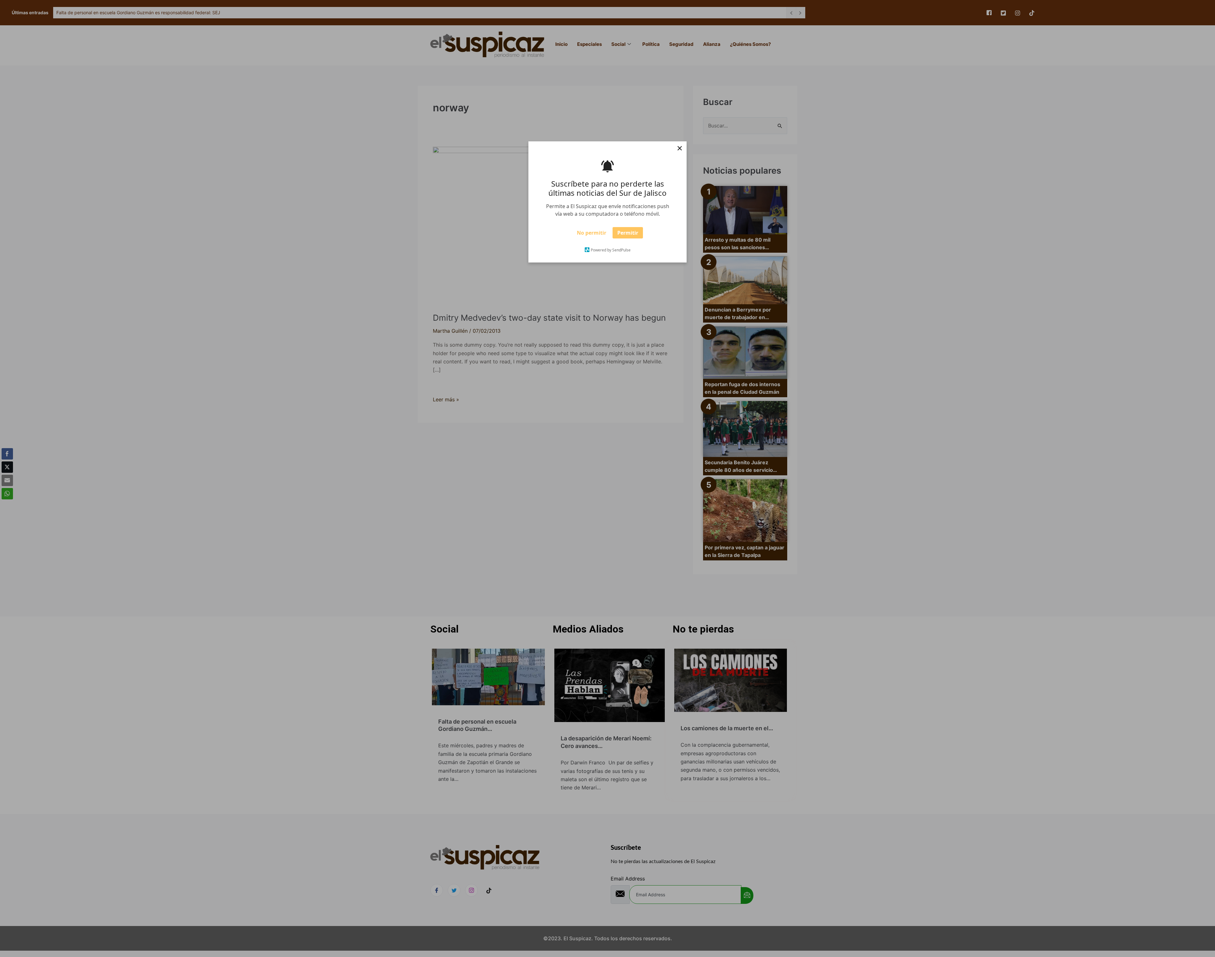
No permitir (591, 234)
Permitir (627, 234)
